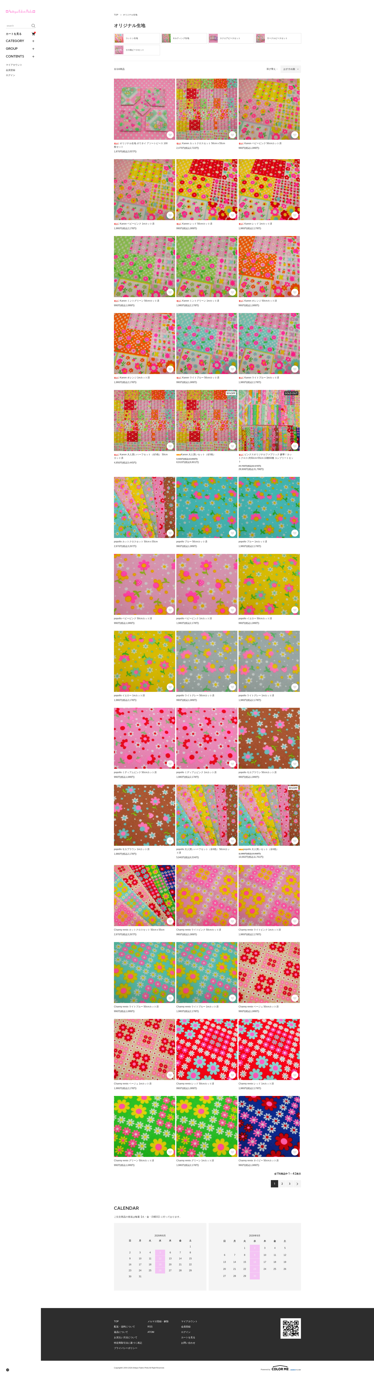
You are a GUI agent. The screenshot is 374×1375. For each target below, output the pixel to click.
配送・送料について (124, 1326)
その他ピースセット (135, 50)
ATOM (151, 1332)
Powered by (265, 1369)
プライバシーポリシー (125, 1348)
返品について (121, 1332)
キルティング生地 (181, 38)
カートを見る (20, 34)
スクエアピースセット (230, 38)
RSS (150, 1326)
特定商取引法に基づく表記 (128, 1343)
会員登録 (10, 70)
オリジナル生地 (130, 15)
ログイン (10, 75)
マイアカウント (14, 65)
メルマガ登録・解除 (158, 1321)
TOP (116, 15)
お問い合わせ (188, 1343)
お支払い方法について (125, 1337)
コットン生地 (132, 38)
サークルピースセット (277, 38)
